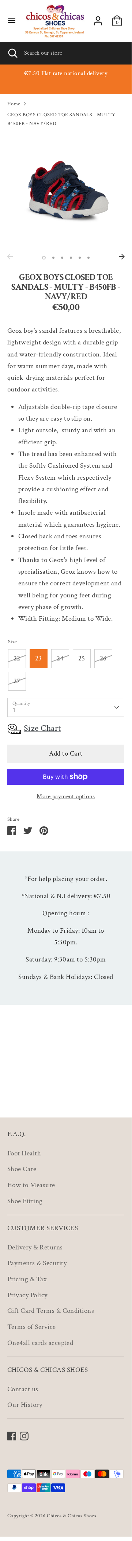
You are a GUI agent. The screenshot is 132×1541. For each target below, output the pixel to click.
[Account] (98, 19)
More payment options (66, 796)
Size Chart (42, 728)
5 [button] (80, 258)
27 (17, 681)
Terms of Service (31, 1326)
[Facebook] (11, 1436)
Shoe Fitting (25, 1201)
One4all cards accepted (40, 1342)
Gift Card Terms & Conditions (50, 1310)
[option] (65, 191)
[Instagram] (24, 1436)
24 (60, 658)
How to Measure (31, 1185)
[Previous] (10, 257)
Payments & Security (37, 1263)
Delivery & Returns (35, 1247)
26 (103, 658)
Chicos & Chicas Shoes (71, 1515)
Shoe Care (21, 1169)
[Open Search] (12, 53)
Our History (24, 1404)
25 (81, 658)
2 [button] (53, 258)
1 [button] (44, 258)
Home (13, 103)
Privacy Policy (27, 1295)
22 (17, 658)
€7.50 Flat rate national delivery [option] (66, 73)
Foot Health (24, 1153)
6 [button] (88, 258)
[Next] (122, 257)
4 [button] (71, 258)
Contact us (22, 1389)
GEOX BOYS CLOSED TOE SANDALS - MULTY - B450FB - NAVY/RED (62, 119)
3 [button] (62, 258)
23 (38, 658)
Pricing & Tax (27, 1279)
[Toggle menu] (11, 21)
